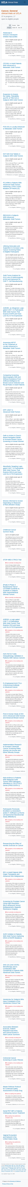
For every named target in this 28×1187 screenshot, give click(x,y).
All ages (9, 27)
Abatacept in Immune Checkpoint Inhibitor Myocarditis (10, 35)
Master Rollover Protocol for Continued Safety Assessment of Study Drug (12, 1088)
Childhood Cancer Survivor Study (9, 531)
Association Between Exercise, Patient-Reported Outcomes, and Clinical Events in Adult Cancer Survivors (11, 1030)
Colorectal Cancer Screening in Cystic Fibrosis (13, 1059)
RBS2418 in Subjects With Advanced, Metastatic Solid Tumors (11, 217)
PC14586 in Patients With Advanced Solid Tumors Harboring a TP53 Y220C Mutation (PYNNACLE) (12, 185)
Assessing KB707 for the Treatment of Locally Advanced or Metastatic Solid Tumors (11, 345)
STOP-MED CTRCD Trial (12, 560)
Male (18, 25)
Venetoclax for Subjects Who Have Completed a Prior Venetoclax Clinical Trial (13, 1001)
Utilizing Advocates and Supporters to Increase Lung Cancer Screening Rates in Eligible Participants (13, 249)
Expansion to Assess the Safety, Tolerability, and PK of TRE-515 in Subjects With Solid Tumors (13, 97)
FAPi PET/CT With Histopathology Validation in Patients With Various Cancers (14, 656)
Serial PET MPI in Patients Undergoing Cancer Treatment (14, 1112)
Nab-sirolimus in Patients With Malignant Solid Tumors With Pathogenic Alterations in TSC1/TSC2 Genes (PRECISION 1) (12, 781)
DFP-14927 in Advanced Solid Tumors (11, 411)
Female (14, 25)
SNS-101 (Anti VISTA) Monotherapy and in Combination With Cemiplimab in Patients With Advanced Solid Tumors (13, 968)
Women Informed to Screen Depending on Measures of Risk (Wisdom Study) (13, 503)
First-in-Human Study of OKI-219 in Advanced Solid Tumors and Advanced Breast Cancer (14, 716)
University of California (15, 1181)
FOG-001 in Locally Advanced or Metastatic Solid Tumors (14, 128)
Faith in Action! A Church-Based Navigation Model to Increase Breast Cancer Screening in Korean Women (13, 438)
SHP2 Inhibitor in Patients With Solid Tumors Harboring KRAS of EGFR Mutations (13, 936)
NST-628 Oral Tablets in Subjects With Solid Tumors (13, 155)
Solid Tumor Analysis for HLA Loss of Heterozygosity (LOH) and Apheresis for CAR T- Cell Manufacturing (13, 278)
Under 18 (14, 27)
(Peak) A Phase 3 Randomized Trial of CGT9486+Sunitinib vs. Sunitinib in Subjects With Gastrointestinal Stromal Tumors (11, 589)
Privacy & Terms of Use (7, 1183)
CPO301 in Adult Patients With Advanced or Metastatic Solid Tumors (12, 65)
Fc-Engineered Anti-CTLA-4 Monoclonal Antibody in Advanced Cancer (12, 685)
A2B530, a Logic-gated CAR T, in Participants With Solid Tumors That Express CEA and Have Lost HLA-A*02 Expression (12, 623)
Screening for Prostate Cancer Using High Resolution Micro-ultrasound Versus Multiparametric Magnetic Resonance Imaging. (14, 905)
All (10, 25)
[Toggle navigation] (25, 2)
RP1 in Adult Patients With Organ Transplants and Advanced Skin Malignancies (13, 874)
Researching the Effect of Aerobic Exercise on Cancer (13, 844)
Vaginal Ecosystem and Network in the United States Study (10, 1137)
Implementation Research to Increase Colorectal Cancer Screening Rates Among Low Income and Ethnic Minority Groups (12, 748)
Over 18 (20, 27)
